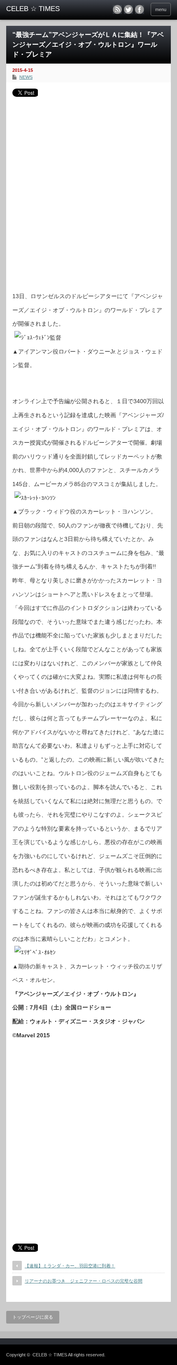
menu (160, 9)
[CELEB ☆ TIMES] (41, 9)
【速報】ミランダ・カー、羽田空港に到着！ (70, 1265)
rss (117, 9)
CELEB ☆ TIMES (50, 1354)
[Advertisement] (88, 191)
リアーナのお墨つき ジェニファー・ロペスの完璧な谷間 (83, 1280)
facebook (139, 9)
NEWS (26, 77)
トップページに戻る (32, 1317)
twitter (128, 9)
